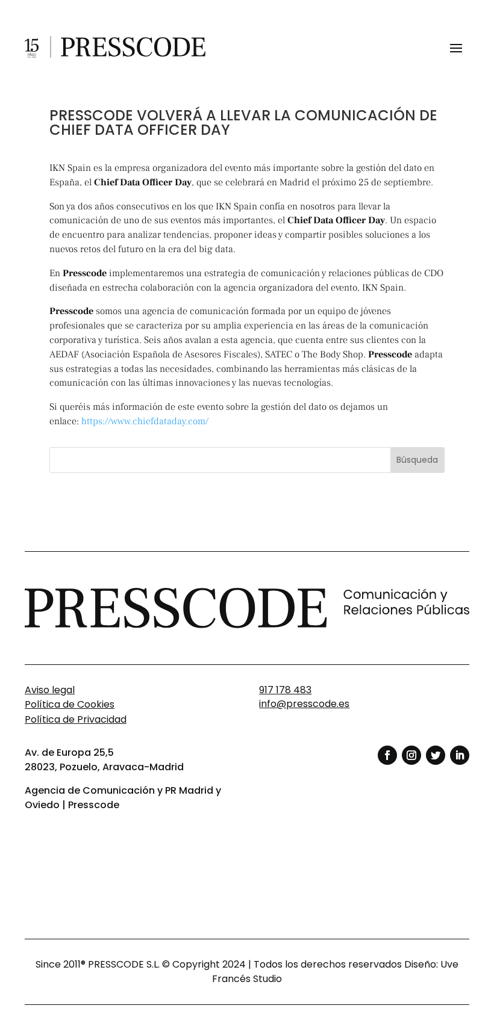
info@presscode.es (304, 704)
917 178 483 (285, 690)
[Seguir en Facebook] (387, 755)
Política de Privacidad (76, 719)
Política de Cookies (69, 704)
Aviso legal (50, 690)
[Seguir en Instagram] (411, 755)
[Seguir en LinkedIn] (459, 755)
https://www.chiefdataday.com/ (147, 421)
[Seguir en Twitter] (435, 755)
